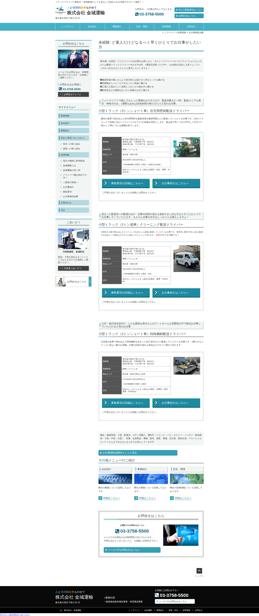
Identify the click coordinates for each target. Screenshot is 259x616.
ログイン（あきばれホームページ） (15, 614)
